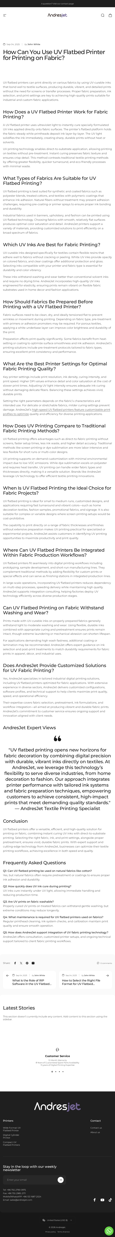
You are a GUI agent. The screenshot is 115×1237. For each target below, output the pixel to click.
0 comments (106, 963)
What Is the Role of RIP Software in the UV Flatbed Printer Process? (31, 982)
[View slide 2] (56, 1071)
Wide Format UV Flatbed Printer (12, 1129)
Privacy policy (50, 1232)
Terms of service (64, 1232)
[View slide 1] (52, 1071)
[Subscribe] (61, 1180)
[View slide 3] (59, 1071)
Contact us (96, 1127)
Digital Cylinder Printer (11, 1136)
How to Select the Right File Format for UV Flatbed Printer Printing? (81, 982)
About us (95, 1132)
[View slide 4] (63, 1071)
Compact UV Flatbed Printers (11, 1143)
